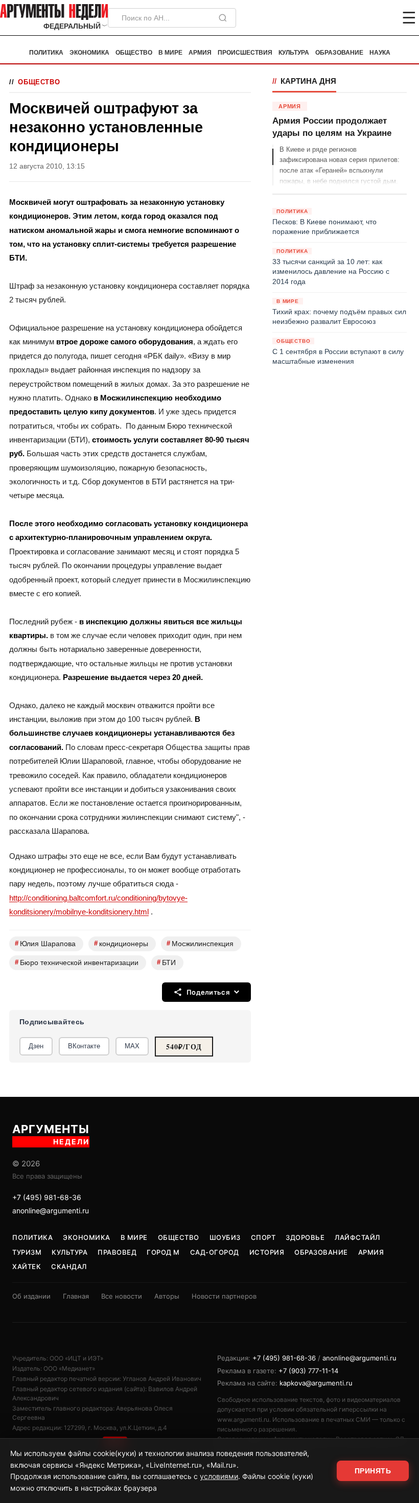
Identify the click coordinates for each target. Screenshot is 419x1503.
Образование (339, 52)
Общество (133, 52)
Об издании (31, 1296)
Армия (200, 52)
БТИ (166, 962)
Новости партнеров (224, 1296)
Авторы (166, 1296)
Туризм (26, 1252)
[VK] (381, 18)
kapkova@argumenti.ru (316, 1383)
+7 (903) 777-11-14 (308, 1371)
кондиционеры (121, 943)
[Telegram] (355, 18)
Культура (293, 52)
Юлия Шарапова (45, 943)
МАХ (132, 1046)
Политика (46, 52)
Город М (163, 1252)
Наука (379, 52)
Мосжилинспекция (200, 943)
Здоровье (305, 1237)
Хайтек (26, 1266)
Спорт (263, 1237)
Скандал (69, 1266)
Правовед (117, 1252)
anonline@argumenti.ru (50, 1210)
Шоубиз (225, 1237)
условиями (219, 1476)
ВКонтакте (84, 1046)
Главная (76, 1296)
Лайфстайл (357, 1237)
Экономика (89, 52)
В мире (170, 52)
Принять (373, 1471)
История (267, 1252)
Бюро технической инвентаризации (76, 962)
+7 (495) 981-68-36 (46, 1197)
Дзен (36, 1046)
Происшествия (245, 52)
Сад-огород (214, 1252)
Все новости (121, 1296)
